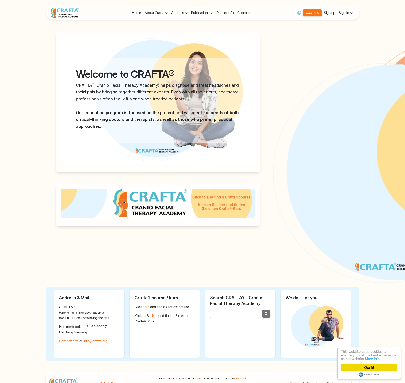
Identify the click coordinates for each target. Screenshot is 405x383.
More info (372, 358)
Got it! (369, 367)
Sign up (329, 13)
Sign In (344, 13)
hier (155, 316)
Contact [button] (243, 13)
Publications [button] (201, 13)
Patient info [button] (225, 13)
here (146, 307)
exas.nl (241, 378)
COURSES (312, 12)
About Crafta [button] (154, 13)
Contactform (68, 341)
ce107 (199, 378)
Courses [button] (178, 13)
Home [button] (136, 13)
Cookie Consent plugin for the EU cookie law (369, 374)
